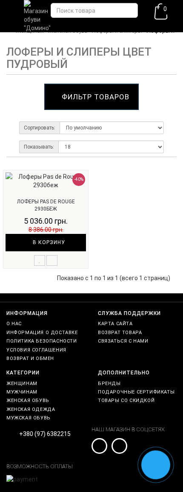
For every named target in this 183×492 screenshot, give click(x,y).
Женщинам (21, 383)
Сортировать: (39, 128)
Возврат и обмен (30, 358)
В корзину (48, 242)
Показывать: (39, 147)
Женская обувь (27, 400)
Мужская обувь (28, 418)
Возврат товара (120, 332)
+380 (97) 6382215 (45, 433)
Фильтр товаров (95, 97)
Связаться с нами (123, 341)
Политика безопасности (41, 341)
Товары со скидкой (126, 400)
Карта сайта (115, 323)
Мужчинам (21, 392)
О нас (14, 323)
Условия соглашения (36, 350)
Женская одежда (30, 409)
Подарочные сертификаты (136, 392)
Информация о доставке (42, 332)
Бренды (109, 383)
